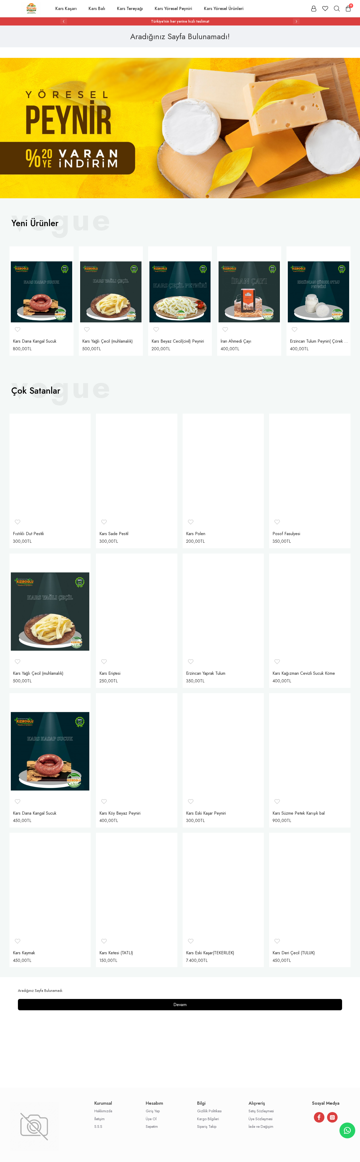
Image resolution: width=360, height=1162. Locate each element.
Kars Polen (195, 534)
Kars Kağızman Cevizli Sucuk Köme (304, 673)
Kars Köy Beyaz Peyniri (119, 813)
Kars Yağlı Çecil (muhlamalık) (107, 341)
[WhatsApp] (347, 1130)
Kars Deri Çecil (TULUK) (294, 953)
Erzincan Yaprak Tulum (205, 673)
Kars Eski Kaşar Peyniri (206, 813)
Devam (180, 1004)
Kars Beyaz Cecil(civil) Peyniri (178, 341)
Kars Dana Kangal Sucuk (34, 341)
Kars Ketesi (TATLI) (116, 953)
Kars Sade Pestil (113, 534)
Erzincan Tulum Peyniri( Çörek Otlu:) (319, 341)
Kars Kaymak (24, 953)
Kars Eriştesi (109, 673)
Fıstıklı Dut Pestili (28, 534)
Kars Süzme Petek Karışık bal (299, 813)
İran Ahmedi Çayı (236, 341)
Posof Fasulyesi (286, 534)
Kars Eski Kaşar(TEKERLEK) (210, 953)
